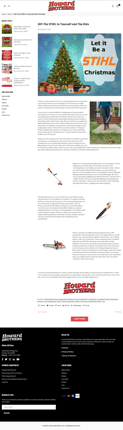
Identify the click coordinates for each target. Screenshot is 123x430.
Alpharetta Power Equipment (56, 299)
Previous (43, 312)
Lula (3, 112)
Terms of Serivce (69, 356)
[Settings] (113, 6)
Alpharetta (6, 96)
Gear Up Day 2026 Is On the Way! (23, 41)
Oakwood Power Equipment (86, 301)
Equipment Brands (9, 370)
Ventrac (5, 382)
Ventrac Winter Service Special (23, 67)
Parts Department (9, 376)
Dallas (4, 102)
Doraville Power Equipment (107, 299)
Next (117, 312)
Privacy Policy (68, 352)
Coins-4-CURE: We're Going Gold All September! (22, 81)
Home (4, 14)
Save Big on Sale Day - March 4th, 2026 (22, 28)
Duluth (4, 109)
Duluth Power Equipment (46, 301)
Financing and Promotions (12, 373)
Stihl (99, 301)
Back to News (80, 319)
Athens (4, 99)
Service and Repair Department (14, 379)
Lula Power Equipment (65, 301)
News (10, 14)
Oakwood (6, 115)
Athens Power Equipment (78, 299)
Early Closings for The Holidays (22, 54)
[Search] (9, 6)
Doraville (5, 106)
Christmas (92, 299)
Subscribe (7, 413)
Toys (103, 301)
